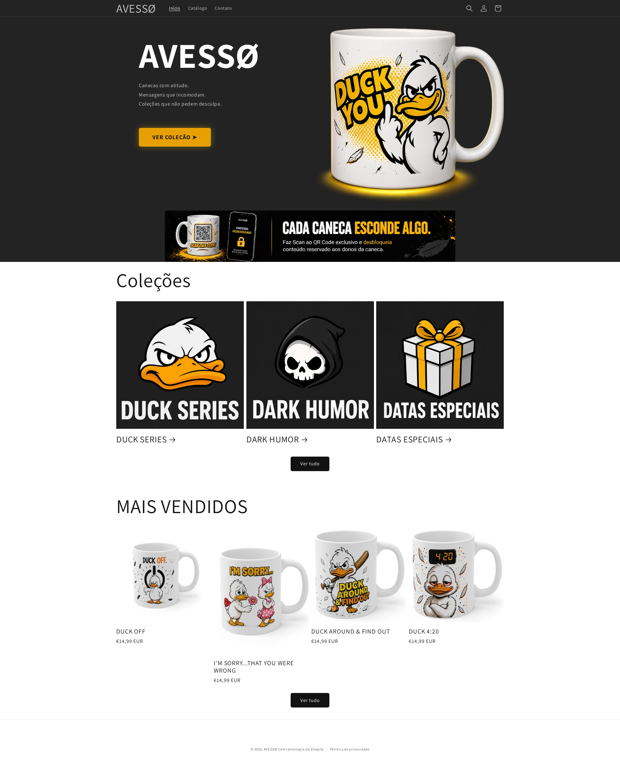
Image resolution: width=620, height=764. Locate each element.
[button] (469, 8)
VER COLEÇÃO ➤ (174, 137)
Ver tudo (310, 463)
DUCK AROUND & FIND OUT (350, 631)
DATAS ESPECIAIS (409, 439)
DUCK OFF (131, 631)
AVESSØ (270, 749)
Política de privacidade (349, 749)
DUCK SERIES (141, 439)
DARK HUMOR (272, 439)
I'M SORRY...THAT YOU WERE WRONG (254, 667)
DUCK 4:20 (424, 631)
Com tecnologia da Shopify (301, 749)
